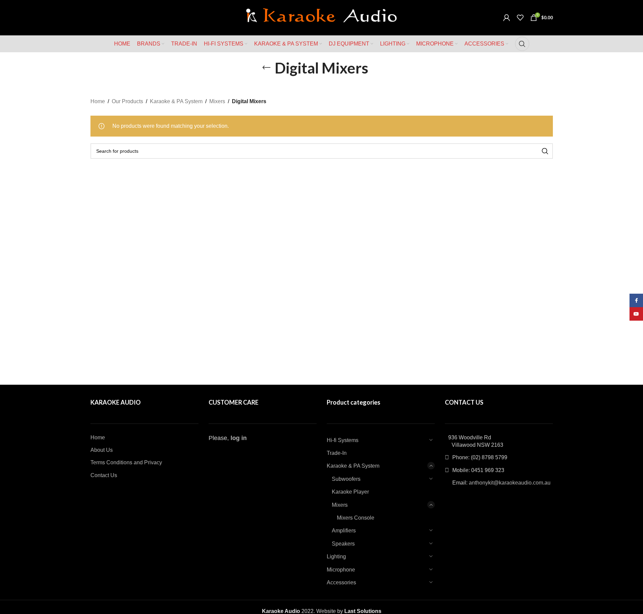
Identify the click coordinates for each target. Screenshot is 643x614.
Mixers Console (355, 518)
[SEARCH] (545, 151)
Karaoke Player (350, 492)
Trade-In (337, 453)
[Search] (522, 44)
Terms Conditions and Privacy (126, 462)
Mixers (217, 101)
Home (97, 101)
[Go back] (266, 68)
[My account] (506, 17)
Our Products (127, 101)
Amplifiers (344, 530)
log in (239, 438)
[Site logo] (322, 17)
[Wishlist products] (520, 17)
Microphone (341, 570)
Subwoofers (346, 479)
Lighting (336, 556)
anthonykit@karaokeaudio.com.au (510, 483)
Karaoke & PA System (176, 101)
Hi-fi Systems (342, 440)
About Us (101, 450)
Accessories (341, 582)
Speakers (343, 544)
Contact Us (103, 475)
